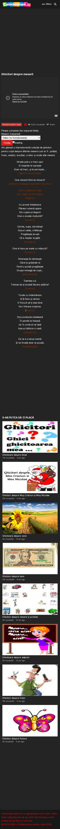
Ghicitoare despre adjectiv (16, 657)
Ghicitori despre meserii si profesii (20, 616)
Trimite (6, 142)
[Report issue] (25, 124)
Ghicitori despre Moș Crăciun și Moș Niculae (25, 495)
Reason (10, 133)
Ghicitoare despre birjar (14, 454)
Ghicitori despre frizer (13, 698)
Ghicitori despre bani (13, 576)
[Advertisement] (30, 41)
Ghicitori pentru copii (11, 124)
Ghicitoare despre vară (14, 535)
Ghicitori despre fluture (14, 738)
